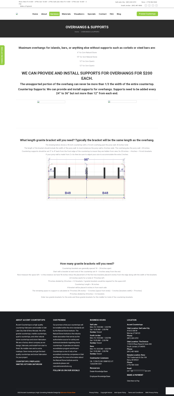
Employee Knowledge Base (100, 376)
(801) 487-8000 (133, 351)
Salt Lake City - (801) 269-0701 (125, 2)
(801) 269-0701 (133, 338)
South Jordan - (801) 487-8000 (131, 5)
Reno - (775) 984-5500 (149, 2)
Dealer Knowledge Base (99, 371)
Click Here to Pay (133, 381)
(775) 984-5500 (133, 365)
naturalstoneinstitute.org (62, 366)
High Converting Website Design (47, 392)
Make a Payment (26, 6)
